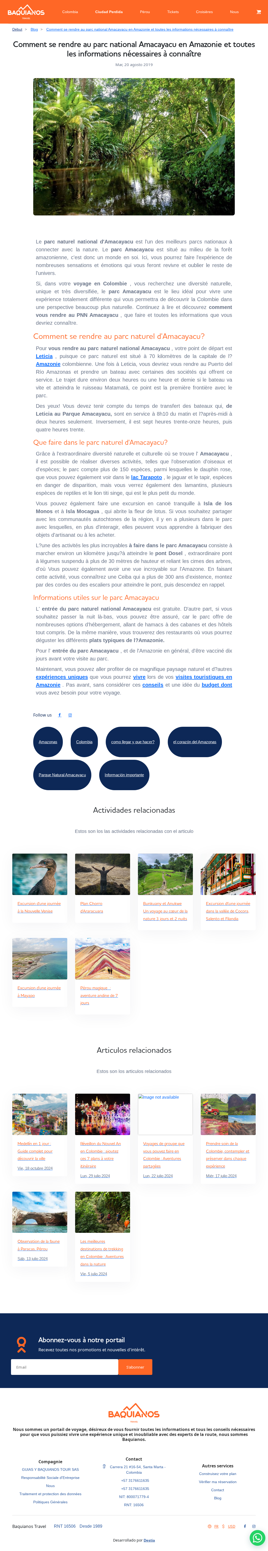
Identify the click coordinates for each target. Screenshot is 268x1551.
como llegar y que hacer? (132, 742)
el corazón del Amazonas (194, 742)
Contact (217, 1490)
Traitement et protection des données (50, 1494)
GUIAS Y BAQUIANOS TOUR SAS (50, 1469)
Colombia (70, 12)
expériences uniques (62, 677)
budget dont (217, 685)
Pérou (145, 12)
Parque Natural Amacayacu (62, 775)
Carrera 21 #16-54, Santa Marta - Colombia (137, 1469)
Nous (234, 12)
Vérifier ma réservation (218, 1482)
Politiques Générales (50, 1502)
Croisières (204, 12)
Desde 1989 (91, 1526)
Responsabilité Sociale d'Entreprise (50, 1478)
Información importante (124, 775)
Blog (34, 29)
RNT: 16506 (134, 1505)
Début (17, 29)
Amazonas (48, 742)
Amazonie (48, 364)
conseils (152, 685)
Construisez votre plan (217, 1474)
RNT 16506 (65, 1526)
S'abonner (135, 1367)
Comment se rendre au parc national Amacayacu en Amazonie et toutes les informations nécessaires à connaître (139, 29)
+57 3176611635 (135, 1480)
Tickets (173, 12)
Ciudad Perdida (109, 12)
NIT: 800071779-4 (134, 1497)
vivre (139, 677)
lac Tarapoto (146, 477)
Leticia (44, 356)
